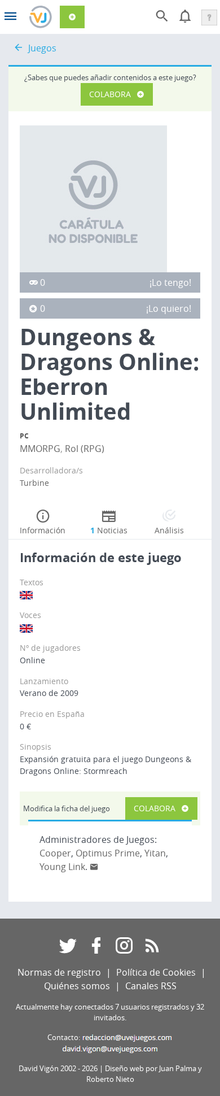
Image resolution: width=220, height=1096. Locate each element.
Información (42, 530)
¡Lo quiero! (168, 308)
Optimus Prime (108, 853)
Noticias (108, 530)
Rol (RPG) (84, 448)
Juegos (42, 48)
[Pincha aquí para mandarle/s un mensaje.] (94, 866)
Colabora (110, 94)
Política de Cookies (156, 972)
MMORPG (40, 448)
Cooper (55, 853)
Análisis (169, 530)
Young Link (62, 866)
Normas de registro (59, 972)
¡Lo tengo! (170, 282)
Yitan (155, 853)
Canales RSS (151, 986)
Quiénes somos (77, 986)
